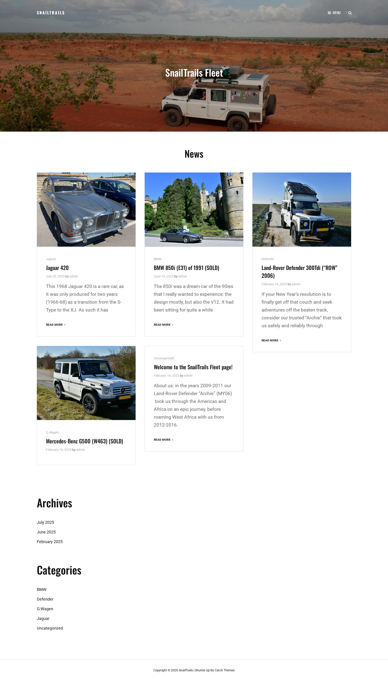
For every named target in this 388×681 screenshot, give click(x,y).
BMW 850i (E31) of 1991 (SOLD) (186, 267)
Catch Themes (225, 670)
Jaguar (51, 259)
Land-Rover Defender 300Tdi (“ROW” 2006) (299, 271)
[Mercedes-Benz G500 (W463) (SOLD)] (86, 383)
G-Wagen (52, 432)
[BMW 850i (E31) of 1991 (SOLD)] (194, 209)
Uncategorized (164, 358)
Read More (56, 325)
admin (73, 276)
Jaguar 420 (57, 267)
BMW (157, 259)
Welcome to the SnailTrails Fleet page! (193, 367)
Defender (268, 259)
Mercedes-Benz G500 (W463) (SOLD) (84, 441)
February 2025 (50, 541)
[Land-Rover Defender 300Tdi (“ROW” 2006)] (301, 209)
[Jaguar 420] (86, 209)
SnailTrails (51, 12)
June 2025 (46, 532)
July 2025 (45, 522)
